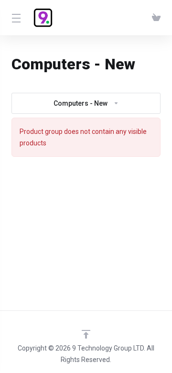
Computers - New (81, 103)
